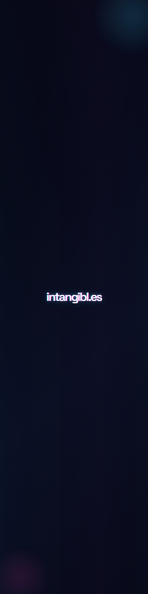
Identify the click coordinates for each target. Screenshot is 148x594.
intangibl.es (74, 297)
